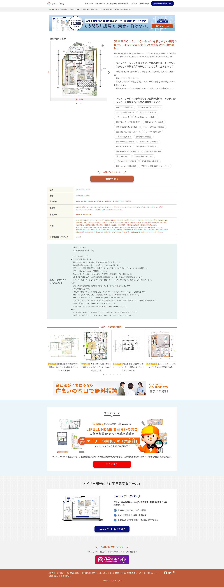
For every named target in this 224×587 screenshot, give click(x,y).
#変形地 (128, 201)
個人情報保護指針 (72, 573)
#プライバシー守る (151, 220)
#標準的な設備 (135, 232)
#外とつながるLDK (82, 220)
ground (78, 237)
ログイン (134, 3)
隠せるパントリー (122, 156)
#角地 (78, 201)
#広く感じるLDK (110, 220)
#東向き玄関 (80, 232)
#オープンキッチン (108, 222)
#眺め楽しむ (80, 225)
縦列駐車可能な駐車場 (150, 161)
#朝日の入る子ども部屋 (114, 230)
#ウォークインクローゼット (85, 209)
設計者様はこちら (150, 573)
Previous (49, 351)
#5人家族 (79, 214)
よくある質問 (112, 3)
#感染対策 (107, 232)
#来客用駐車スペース (82, 230)
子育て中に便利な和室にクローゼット (155, 166)
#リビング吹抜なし (158, 232)
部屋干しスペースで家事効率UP (128, 122)
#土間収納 (115, 227)
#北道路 (83, 201)
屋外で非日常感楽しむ (124, 107)
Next (175, 351)
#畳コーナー (86, 207)
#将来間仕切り (128, 230)
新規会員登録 (144, 3)
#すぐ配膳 (163, 222)
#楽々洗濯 (99, 225)
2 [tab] (107, 374)
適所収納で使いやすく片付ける (127, 151)
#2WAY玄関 (121, 225)
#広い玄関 (134, 227)
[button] (109, 72)
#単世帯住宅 (87, 214)
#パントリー (109, 207)
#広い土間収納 (125, 227)
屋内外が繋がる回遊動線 (125, 142)
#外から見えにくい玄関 (98, 230)
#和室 (161, 207)
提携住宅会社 (123, 3)
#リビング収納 (116, 232)
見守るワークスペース (148, 112)
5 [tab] (117, 374)
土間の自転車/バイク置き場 (126, 161)
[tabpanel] (63, 351)
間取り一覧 (89, 3)
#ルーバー (133, 220)
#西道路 (90, 201)
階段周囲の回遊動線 (143, 137)
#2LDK (78, 207)
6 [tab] (121, 374)
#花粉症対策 (138, 230)
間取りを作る (100, 3)
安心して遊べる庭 (122, 117)
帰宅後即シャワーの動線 (154, 122)
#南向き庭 (79, 222)
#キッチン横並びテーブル (150, 222)
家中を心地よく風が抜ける (146, 146)
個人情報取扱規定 (88, 573)
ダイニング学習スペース (125, 112)
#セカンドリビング (97, 207)
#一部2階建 (79, 195)
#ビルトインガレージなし (115, 209)
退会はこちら (66, 576)
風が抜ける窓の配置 (123, 146)
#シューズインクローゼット (136, 207)
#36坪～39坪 (80, 189)
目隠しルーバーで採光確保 (126, 166)
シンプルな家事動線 (153, 132)
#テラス (140, 220)
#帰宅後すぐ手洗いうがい (148, 225)
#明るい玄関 (143, 227)
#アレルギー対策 (149, 230)
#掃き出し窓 (99, 232)
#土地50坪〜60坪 (118, 201)
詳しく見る (112, 464)
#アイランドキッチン (122, 222)
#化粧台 (97, 209)
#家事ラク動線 (90, 225)
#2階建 (87, 195)
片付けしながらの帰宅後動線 (153, 127)
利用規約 (60, 573)
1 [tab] (103, 374)
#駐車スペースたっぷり (155, 227)
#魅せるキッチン (135, 222)
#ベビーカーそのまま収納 (84, 227)
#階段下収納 (107, 227)
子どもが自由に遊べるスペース (149, 107)
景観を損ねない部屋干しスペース (128, 132)
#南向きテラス (162, 220)
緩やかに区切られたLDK (144, 156)
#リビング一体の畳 (123, 220)
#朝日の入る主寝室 (162, 230)
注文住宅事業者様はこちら (162, 3)
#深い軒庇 (126, 232)
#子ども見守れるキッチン (92, 222)
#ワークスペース (152, 207)
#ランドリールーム (120, 207)
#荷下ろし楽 (98, 227)
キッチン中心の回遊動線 (149, 142)
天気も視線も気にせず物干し (145, 117)
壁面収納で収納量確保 (153, 151)
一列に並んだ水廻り (123, 137)
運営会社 (51, 573)
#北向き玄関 (89, 232)
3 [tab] (110, 374)
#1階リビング (145, 232)
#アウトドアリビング (96, 220)
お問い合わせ (102, 573)
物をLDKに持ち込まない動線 (126, 127)
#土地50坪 (108, 201)
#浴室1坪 (107, 225)
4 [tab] (114, 374)
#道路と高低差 (98, 201)
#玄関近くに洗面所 (133, 225)
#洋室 (103, 209)
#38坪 (88, 189)
